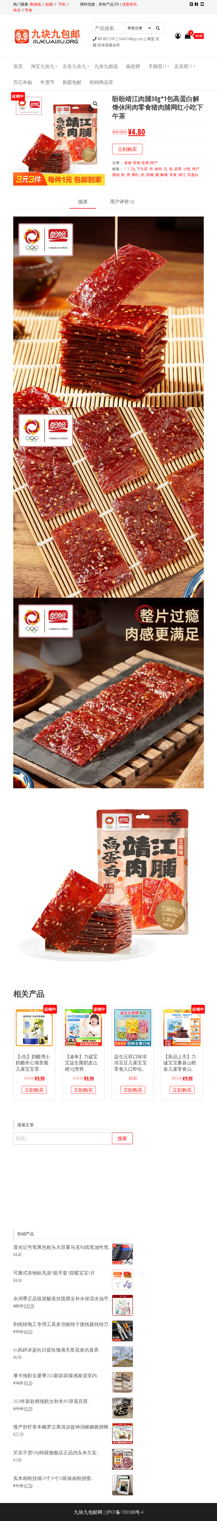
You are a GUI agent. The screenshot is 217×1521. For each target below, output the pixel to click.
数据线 (36, 4)
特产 (196, 168)
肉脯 (149, 174)
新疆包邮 (72, 82)
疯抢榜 (133, 66)
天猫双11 (157, 66)
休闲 (158, 168)
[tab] (87, 202)
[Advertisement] (73, 1187)
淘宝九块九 (43, 66)
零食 (28, 9)
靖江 (182, 174)
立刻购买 (127, 149)
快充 (17, 9)
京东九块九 (74, 66)
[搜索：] (73, 1138)
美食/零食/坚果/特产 (141, 162)
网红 (135, 174)
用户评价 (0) (122, 201)
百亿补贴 (22, 82)
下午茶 (142, 168)
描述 (83, 201)
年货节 (47, 82)
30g (132, 168)
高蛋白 (192, 174)
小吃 (187, 168)
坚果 (178, 168)
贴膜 (49, 4)
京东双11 (183, 66)
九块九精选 (106, 66)
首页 (18, 66)
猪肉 (116, 174)
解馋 (164, 174)
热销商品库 (101, 82)
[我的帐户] (178, 35)
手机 (62, 4)
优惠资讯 (129, 4)
